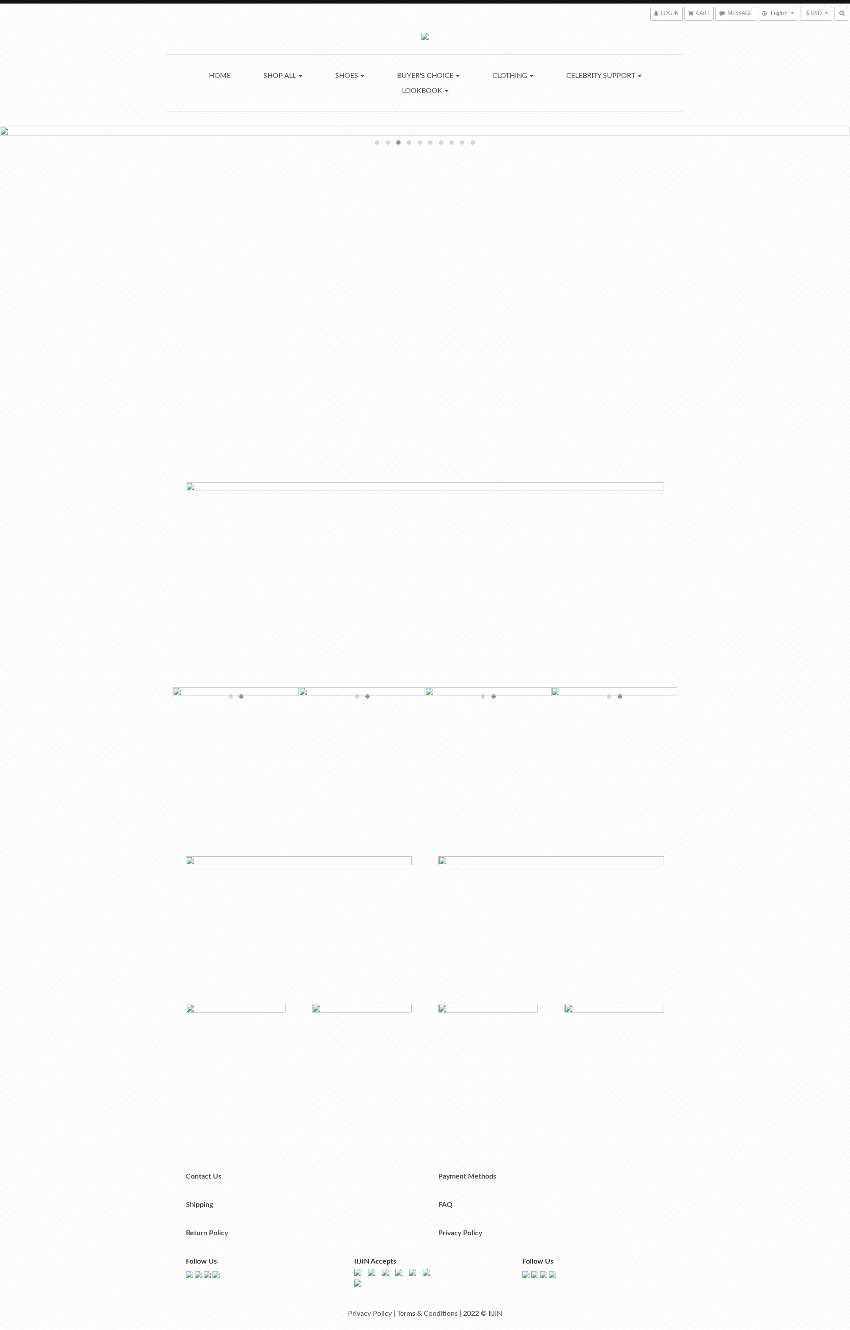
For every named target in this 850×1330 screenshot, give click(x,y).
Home (220, 75)
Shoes (347, 75)
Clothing (510, 75)
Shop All (280, 75)
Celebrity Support (601, 75)
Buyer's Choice (426, 75)
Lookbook (423, 90)
